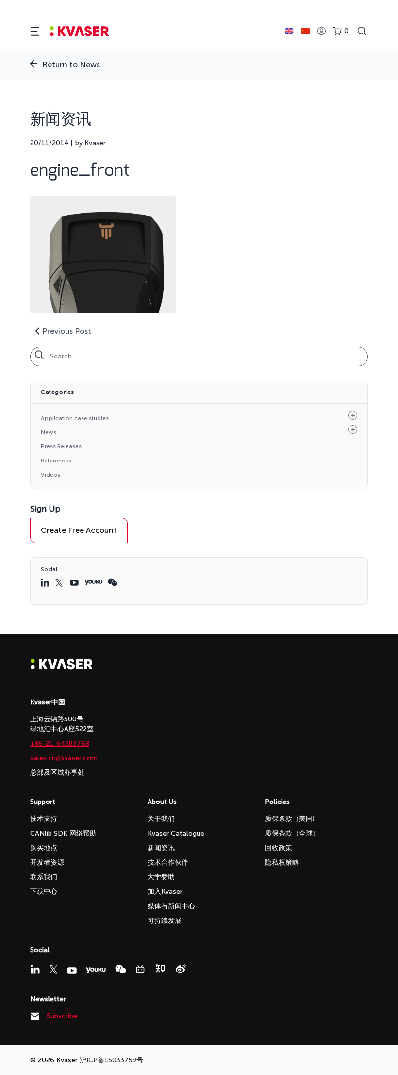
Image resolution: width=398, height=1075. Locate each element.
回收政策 (278, 848)
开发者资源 (47, 862)
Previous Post (66, 331)
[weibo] (181, 968)
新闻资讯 (161, 848)
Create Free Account (79, 530)
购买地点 (43, 848)
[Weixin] (120, 969)
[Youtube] (72, 970)
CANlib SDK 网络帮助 (63, 833)
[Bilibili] (140, 969)
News (48, 432)
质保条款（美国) (290, 819)
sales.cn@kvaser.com (64, 758)
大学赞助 (161, 877)
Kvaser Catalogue (176, 833)
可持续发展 (165, 921)
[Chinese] (305, 31)
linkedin (45, 582)
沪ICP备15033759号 (111, 1060)
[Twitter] (53, 969)
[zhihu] (160, 968)
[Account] (321, 31)
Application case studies (75, 418)
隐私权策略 (282, 862)
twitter (60, 583)
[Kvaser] (61, 667)
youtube (75, 583)
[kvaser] (79, 31)
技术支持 (43, 819)
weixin (112, 582)
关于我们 (161, 819)
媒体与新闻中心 (171, 906)
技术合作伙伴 (168, 862)
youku (93, 583)
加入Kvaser (165, 891)
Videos (50, 474)
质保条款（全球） (292, 833)
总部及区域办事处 (57, 772)
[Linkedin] (35, 969)
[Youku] (96, 970)
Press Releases (61, 446)
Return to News (71, 64)
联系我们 (43, 877)
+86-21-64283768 (59, 743)
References (56, 460)
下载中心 (43, 891)
